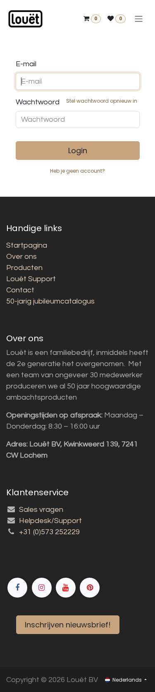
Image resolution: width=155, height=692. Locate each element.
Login (77, 150)
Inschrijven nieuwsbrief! (68, 625)
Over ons (21, 256)
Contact (20, 290)
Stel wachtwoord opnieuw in (101, 100)
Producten (24, 268)
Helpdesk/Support (50, 521)
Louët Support (31, 279)
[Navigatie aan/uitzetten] (139, 19)
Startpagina (26, 245)
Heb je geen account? (77, 170)
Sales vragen (41, 510)
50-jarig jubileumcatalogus (50, 301)
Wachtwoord (76, 101)
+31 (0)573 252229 (49, 532)
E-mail (26, 64)
